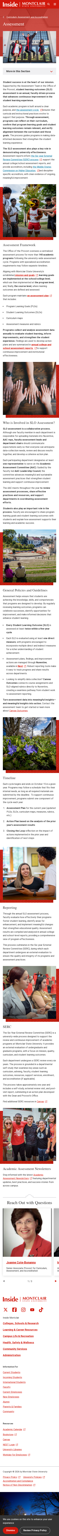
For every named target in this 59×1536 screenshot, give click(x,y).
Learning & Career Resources (20, 1329)
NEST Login (9, 1444)
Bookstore (8, 1434)
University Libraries (12, 1449)
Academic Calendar (12, 1429)
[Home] (24, 4)
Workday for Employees (15, 1454)
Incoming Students (12, 1377)
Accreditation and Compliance (18, 1481)
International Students (14, 1382)
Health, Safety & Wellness (18, 1342)
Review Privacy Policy (35, 1530)
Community (8, 1411)
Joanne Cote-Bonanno (21, 1262)
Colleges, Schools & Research (21, 1323)
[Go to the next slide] (56, 1281)
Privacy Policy (10, 1477)
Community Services (15, 1348)
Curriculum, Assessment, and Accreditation (27, 17)
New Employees (11, 1397)
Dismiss (10, 1530)
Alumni (6, 1402)
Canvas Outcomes (18, 710)
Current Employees (12, 1392)
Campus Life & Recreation (18, 1336)
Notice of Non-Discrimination (17, 1485)
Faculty (6, 1387)
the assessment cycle (27, 110)
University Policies (32, 1477)
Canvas (40, 1101)
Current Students (11, 1372)
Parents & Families (12, 1406)
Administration (12, 1355)
